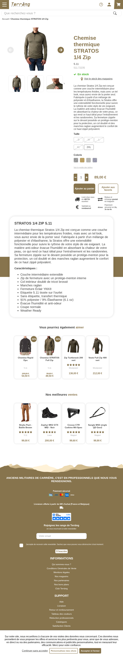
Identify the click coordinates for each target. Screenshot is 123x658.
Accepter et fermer (90, 651)
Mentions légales (62, 572)
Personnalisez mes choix (63, 651)
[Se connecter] (109, 4)
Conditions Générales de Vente (61, 568)
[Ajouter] (86, 177)
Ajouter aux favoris (108, 188)
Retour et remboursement (61, 610)
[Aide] (101, 4)
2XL (89, 147)
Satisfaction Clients (61, 626)
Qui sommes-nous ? (61, 564)
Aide (61, 602)
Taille (77, 134)
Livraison (61, 606)
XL (78, 147)
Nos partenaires (61, 580)
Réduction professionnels (62, 618)
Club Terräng (61, 588)
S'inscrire (61, 551)
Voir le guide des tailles (83, 167)
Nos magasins (61, 576)
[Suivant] (64, 83)
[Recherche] (115, 13)
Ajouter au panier (84, 188)
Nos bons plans (61, 584)
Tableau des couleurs (61, 614)
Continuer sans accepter (35, 650)
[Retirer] (75, 177)
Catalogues (61, 622)
